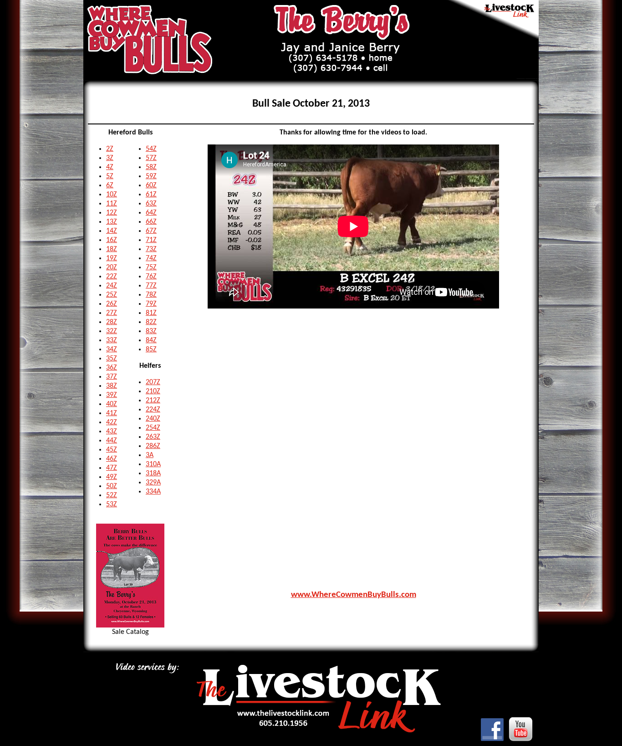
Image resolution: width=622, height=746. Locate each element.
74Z (151, 258)
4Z (109, 167)
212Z (153, 400)
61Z (151, 194)
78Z (151, 294)
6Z (109, 185)
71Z (151, 240)
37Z (111, 377)
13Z (111, 222)
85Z (151, 349)
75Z (151, 267)
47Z (111, 468)
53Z (111, 504)
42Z (111, 422)
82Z (151, 322)
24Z (111, 285)
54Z (151, 149)
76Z (151, 276)
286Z (153, 446)
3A (149, 455)
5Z (109, 176)
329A (153, 482)
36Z (111, 367)
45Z (111, 449)
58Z (151, 167)
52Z (111, 495)
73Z (151, 249)
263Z (153, 437)
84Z (151, 340)
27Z (111, 313)
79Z (151, 304)
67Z (151, 231)
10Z (111, 194)
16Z (111, 240)
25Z (111, 294)
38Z (111, 386)
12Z (111, 212)
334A (153, 491)
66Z (151, 222)
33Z (111, 340)
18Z (111, 249)
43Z (111, 431)
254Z (153, 428)
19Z (111, 258)
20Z (111, 267)
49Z (111, 477)
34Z (111, 349)
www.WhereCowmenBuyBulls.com (353, 595)
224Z (153, 409)
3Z (109, 158)
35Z (111, 358)
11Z (111, 203)
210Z (153, 391)
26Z (111, 304)
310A (153, 464)
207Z (153, 382)
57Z (151, 158)
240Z (153, 418)
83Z (151, 331)
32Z (111, 331)
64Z (151, 212)
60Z (151, 185)
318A (153, 473)
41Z (111, 413)
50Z (111, 486)
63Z (151, 203)
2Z (109, 149)
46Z (111, 459)
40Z (111, 404)
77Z (151, 285)
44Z (111, 440)
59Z (151, 176)
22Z (111, 276)
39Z (111, 395)
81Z (151, 313)
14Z (111, 231)
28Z (111, 322)
